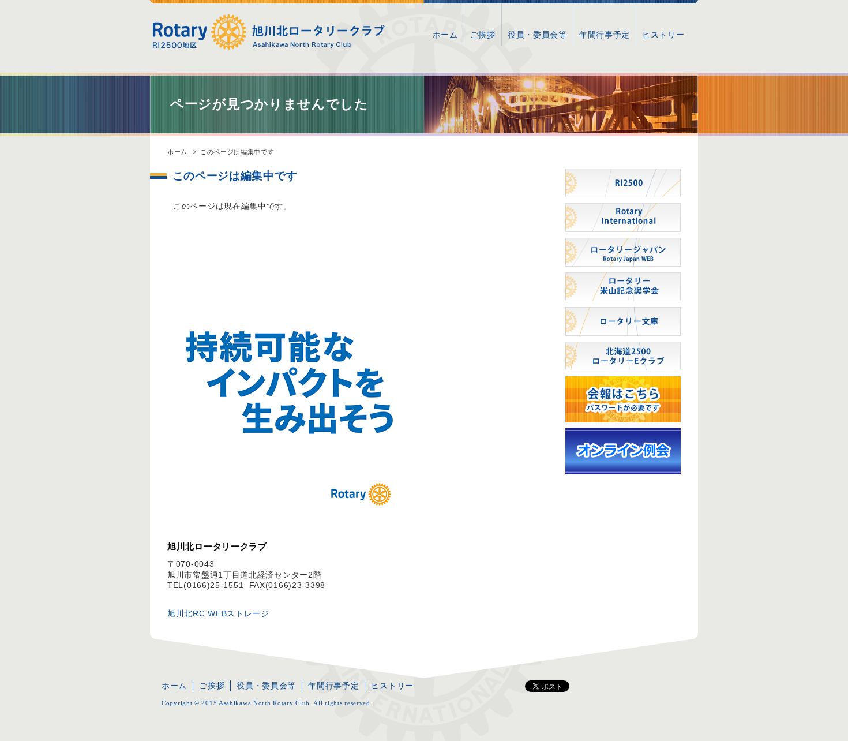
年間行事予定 (604, 34)
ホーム (445, 34)
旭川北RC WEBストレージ (218, 613)
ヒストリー (663, 34)
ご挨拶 (483, 34)
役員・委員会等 (537, 34)
